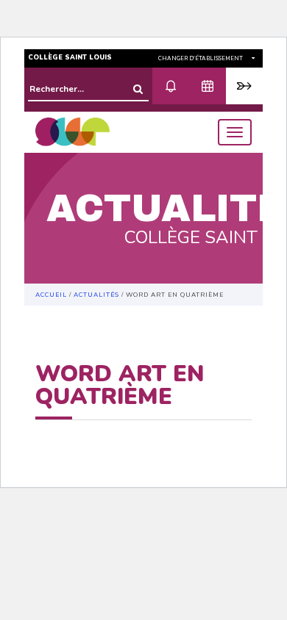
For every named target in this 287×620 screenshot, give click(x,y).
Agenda (207, 86)
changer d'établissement (201, 58)
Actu (170, 86)
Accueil (51, 294)
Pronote (244, 86)
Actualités (96, 294)
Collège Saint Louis (70, 57)
